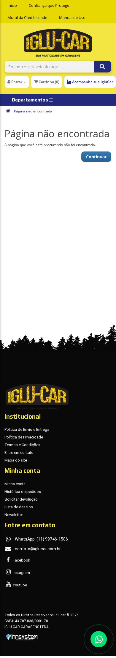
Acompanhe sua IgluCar (92, 81)
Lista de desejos (18, 507)
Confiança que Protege (49, 5)
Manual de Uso (72, 17)
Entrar (16, 81)
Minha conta (15, 484)
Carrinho (48, 81)
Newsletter (13, 514)
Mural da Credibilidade (27, 17)
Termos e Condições (22, 445)
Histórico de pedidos (22, 491)
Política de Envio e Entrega (26, 429)
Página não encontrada (33, 111)
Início (12, 5)
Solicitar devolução (21, 499)
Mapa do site (15, 460)
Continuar (96, 156)
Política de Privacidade (23, 437)
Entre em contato (19, 452)
